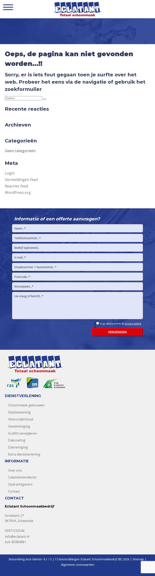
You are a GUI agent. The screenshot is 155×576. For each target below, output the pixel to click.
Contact (14, 491)
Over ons (15, 470)
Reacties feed (16, 186)
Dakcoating (16, 440)
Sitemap (138, 559)
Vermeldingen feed (21, 179)
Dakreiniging (18, 447)
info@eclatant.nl (17, 536)
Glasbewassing (19, 412)
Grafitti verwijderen (22, 433)
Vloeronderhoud (20, 419)
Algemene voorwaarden (77, 565)
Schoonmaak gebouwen (26, 405)
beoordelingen (67, 559)
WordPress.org (18, 192)
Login (10, 173)
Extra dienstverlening (24, 454)
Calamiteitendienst (22, 477)
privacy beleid (133, 323)
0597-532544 (14, 530)
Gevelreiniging (19, 426)
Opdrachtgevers (20, 484)
